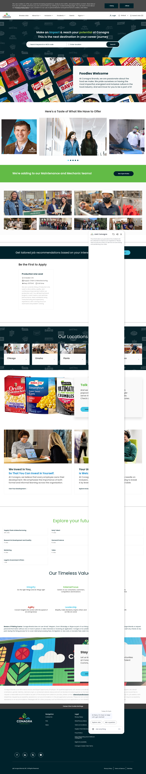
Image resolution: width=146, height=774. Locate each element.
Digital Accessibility (81, 742)
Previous (10, 136)
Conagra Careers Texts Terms (84, 746)
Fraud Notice (78, 733)
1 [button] (68, 160)
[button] (113, 15)
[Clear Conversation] (113, 234)
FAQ (46, 721)
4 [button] (75, 160)
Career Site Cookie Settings (73, 706)
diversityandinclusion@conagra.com (87, 695)
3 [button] (73, 160)
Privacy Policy (79, 717)
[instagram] (40, 754)
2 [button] (70, 160)
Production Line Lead (32, 274)
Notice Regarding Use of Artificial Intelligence (85, 737)
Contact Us (48, 717)
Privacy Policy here (22, 8)
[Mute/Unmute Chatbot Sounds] (117, 234)
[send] (119, 729)
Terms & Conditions (81, 725)
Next (135, 136)
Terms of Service (120, 768)
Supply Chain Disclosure (82, 729)
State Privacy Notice (81, 721)
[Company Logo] (7, 15)
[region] (106, 481)
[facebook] (17, 754)
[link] (18, 489)
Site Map (129, 768)
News (47, 725)
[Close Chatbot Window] (121, 234)
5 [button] (77, 160)
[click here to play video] (73, 136)
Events (72, 16)
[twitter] (32, 754)
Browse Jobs (24, 16)
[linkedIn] (25, 754)
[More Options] (93, 729)
